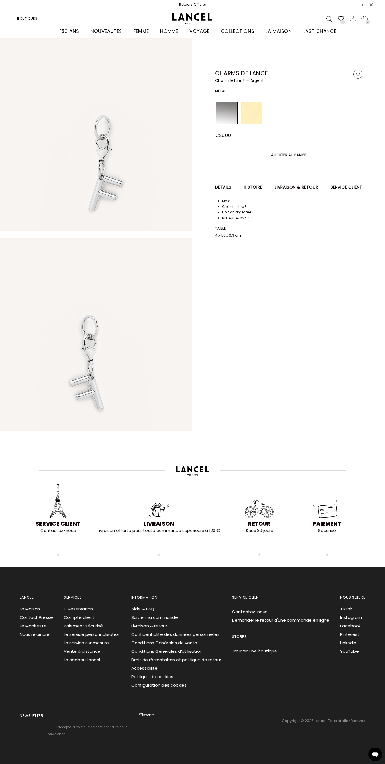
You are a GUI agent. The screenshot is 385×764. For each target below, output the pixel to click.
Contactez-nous (249, 612)
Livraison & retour (296, 187)
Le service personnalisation (92, 634)
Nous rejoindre (35, 634)
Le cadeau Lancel (82, 660)
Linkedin (348, 643)
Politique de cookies (152, 677)
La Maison (30, 609)
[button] (362, 4)
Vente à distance (82, 651)
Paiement (327, 523)
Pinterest (349, 634)
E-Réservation (78, 609)
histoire (253, 187)
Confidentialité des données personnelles (175, 634)
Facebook (350, 626)
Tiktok (346, 609)
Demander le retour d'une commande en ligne (280, 620)
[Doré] (251, 113)
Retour (259, 523)
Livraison (158, 523)
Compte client (79, 617)
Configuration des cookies (159, 685)
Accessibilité (144, 668)
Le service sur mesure (86, 643)
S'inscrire (147, 715)
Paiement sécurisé (83, 626)
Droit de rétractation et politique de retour (176, 660)
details (223, 187)
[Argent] (226, 113)
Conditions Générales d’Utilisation (166, 651)
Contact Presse (36, 617)
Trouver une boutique (254, 651)
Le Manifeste (33, 626)
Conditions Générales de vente (164, 643)
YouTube (349, 651)
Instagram (351, 617)
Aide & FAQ (142, 609)
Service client (346, 187)
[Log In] (353, 18)
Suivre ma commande (154, 617)
